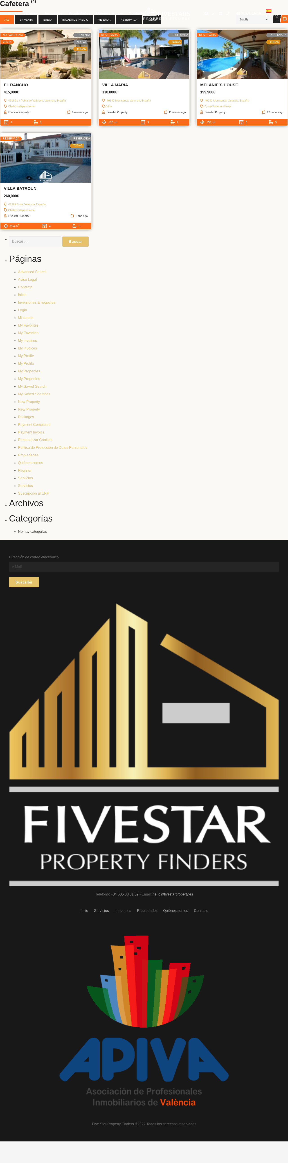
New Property (29, 402)
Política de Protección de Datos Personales (52, 447)
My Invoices (27, 341)
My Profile (26, 356)
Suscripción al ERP (33, 493)
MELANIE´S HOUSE (219, 85)
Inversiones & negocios (36, 302)
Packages (26, 417)
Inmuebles (123, 911)
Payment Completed (34, 425)
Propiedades (28, 455)
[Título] (227, 13)
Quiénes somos (30, 463)
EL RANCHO (16, 85)
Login (22, 310)
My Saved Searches (34, 394)
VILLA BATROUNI (21, 188)
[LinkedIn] (220, 13)
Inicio (22, 295)
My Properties (29, 371)
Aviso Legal (27, 279)
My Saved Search (32, 386)
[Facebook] (206, 13)
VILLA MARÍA (115, 85)
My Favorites (28, 325)
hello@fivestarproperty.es (173, 894)
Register (25, 470)
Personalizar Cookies (35, 440)
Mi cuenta (26, 318)
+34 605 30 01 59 (125, 894)
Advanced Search (32, 272)
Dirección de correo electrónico (34, 557)
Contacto (25, 287)
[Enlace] (166, 13)
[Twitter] (213, 13)
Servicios (25, 478)
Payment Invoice (31, 432)
